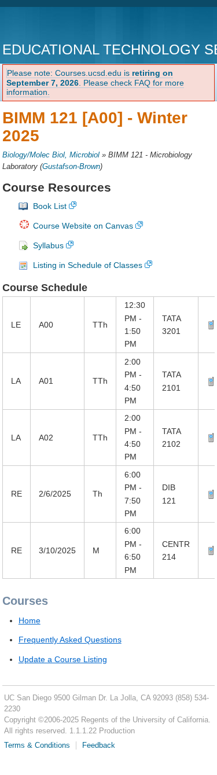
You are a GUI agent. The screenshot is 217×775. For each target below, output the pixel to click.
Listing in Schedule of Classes (87, 265)
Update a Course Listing (63, 659)
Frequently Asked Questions (70, 639)
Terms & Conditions (37, 745)
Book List (50, 206)
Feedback (98, 745)
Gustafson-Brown (71, 167)
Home (30, 620)
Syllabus (48, 245)
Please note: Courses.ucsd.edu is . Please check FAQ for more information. (95, 82)
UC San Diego (68, 26)
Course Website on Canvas (83, 225)
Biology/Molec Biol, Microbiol (51, 155)
